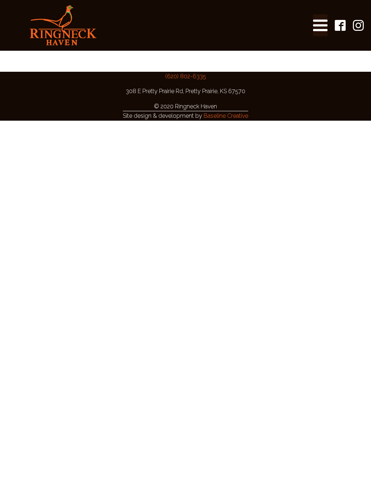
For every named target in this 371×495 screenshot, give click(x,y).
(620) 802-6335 (185, 76)
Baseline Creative (226, 115)
